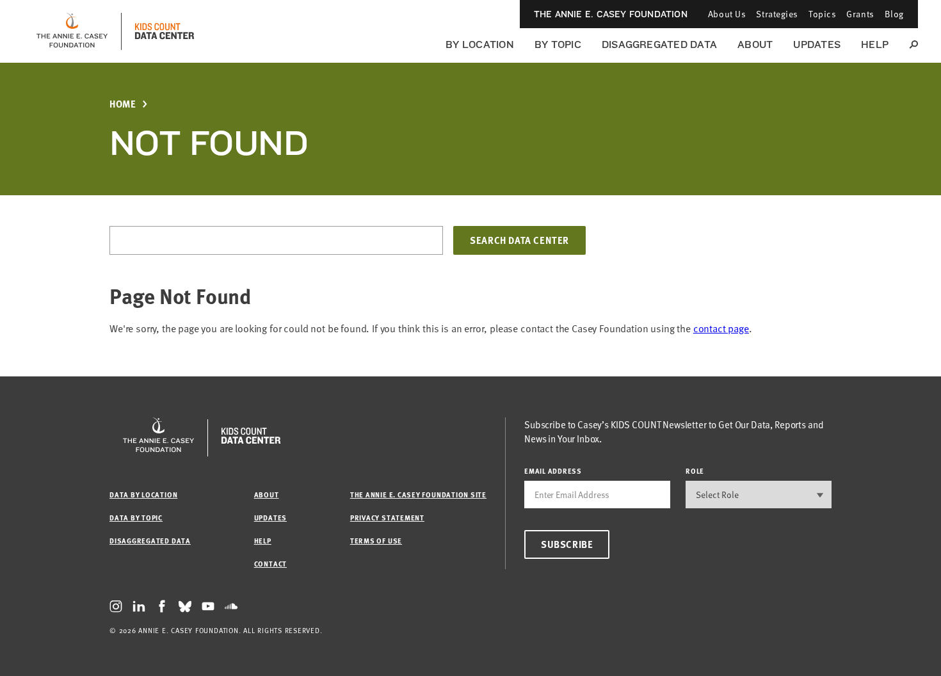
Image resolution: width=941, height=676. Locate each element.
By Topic (558, 44)
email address (553, 471)
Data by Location (143, 494)
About (755, 44)
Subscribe (567, 544)
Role (695, 471)
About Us (727, 13)
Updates (816, 44)
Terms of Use (376, 540)
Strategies (777, 13)
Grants (860, 13)
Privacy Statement (387, 517)
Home (122, 104)
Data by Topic (136, 517)
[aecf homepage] (72, 31)
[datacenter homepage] (164, 31)
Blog (894, 13)
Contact (270, 563)
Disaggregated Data (659, 44)
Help (875, 44)
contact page (721, 328)
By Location (480, 44)
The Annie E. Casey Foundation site (418, 494)
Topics (822, 13)
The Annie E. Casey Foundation (611, 14)
